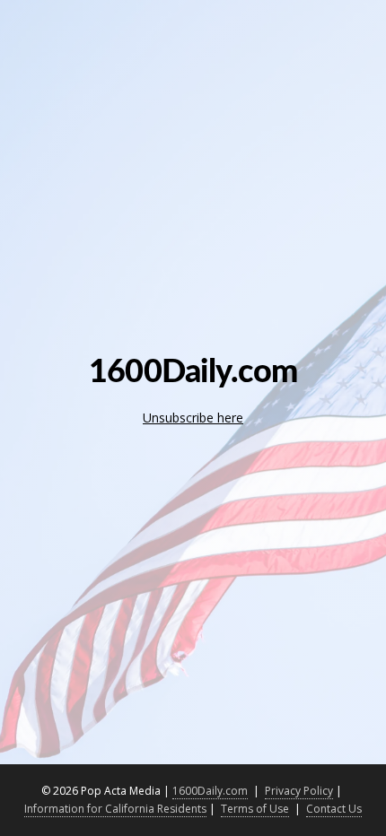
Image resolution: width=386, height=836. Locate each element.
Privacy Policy (299, 790)
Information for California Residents (115, 808)
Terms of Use (255, 808)
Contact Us (334, 808)
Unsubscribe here (193, 417)
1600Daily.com (210, 790)
